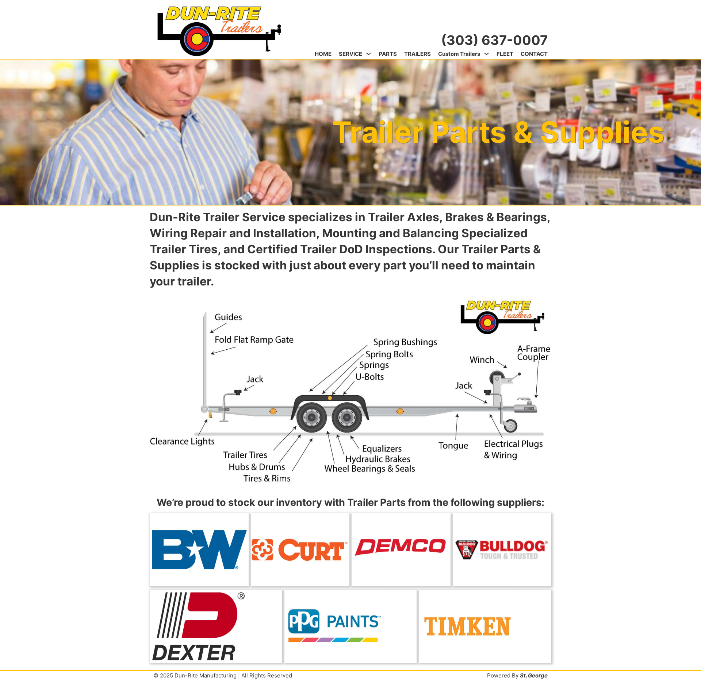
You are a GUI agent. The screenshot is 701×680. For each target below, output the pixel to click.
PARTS (388, 53)
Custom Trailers (459, 53)
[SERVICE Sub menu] (368, 54)
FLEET (505, 53)
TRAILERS (417, 53)
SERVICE (350, 53)
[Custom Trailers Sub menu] (486, 54)
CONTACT (534, 53)
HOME (323, 53)
